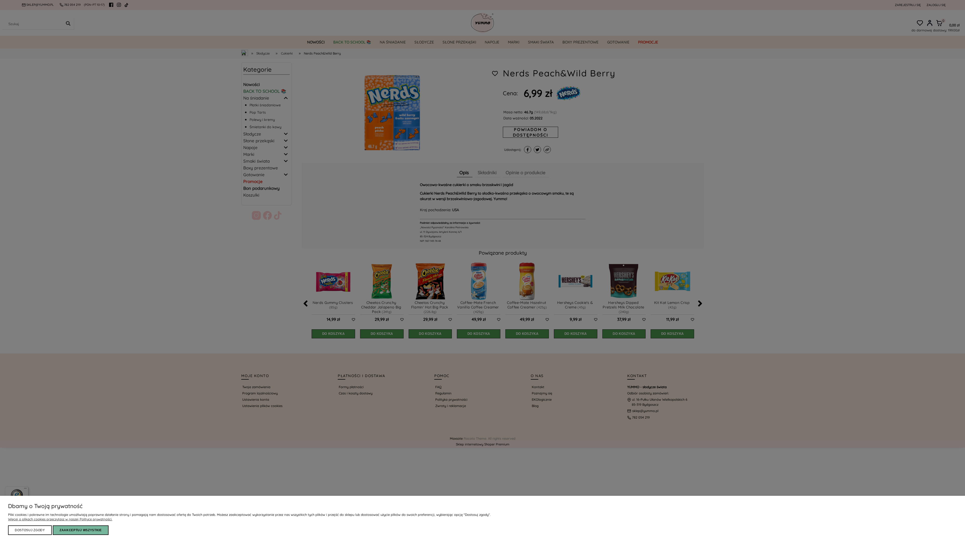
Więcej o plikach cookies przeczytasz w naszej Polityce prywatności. (60, 519)
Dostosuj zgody (30, 530)
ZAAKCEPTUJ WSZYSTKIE (81, 530)
